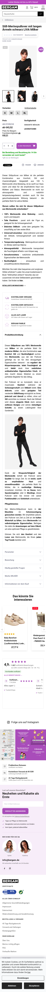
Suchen (41, 14)
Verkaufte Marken (9, 951)
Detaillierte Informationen (12, 285)
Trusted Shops (10, 690)
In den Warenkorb (24, 146)
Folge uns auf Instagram (25, 722)
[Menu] (43, 7)
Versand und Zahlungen (11, 927)
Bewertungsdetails (31, 35)
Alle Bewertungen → (13, 675)
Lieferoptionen (30, 129)
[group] (15, 629)
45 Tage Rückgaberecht (11, 924)
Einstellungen (23, 978)
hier (28, 972)
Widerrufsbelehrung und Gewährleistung (17, 914)
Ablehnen (12, 986)
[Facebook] (4, 868)
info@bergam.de (10, 860)
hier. (21, 280)
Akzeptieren (34, 986)
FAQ (4, 948)
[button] (14, 648)
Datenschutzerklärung (22, 816)
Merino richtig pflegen (11, 944)
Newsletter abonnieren (15, 811)
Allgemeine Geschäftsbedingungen (16, 903)
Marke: (6, 41)
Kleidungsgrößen (9, 931)
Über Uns (6, 940)
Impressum (6, 907)
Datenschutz (7, 910)
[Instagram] (10, 868)
